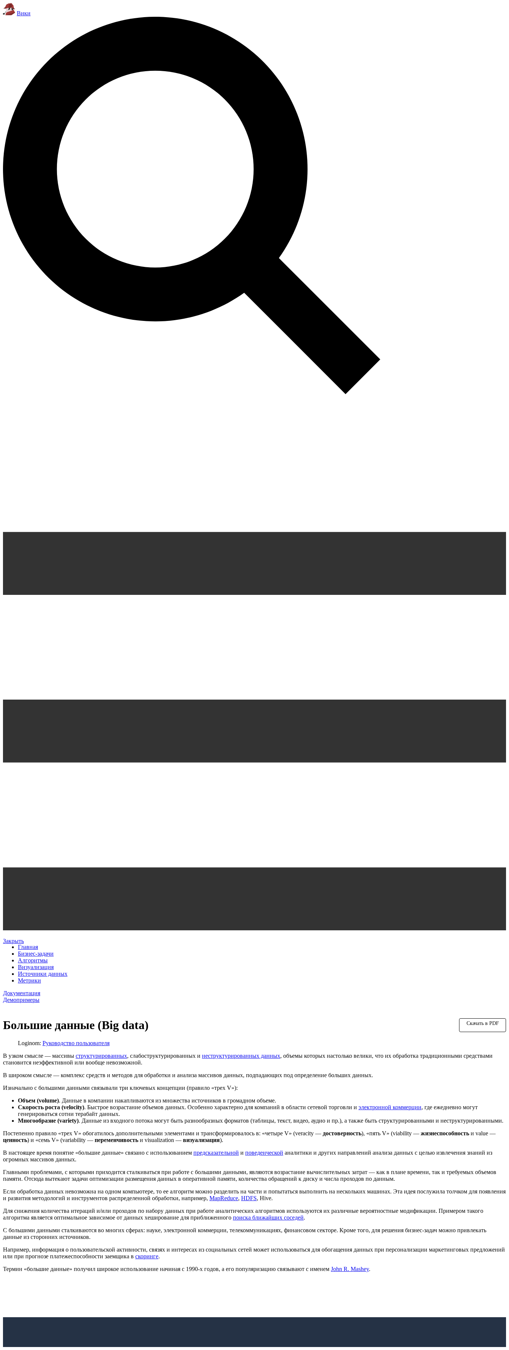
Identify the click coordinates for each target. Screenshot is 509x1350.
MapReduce (223, 1198)
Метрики (29, 980)
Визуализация (36, 967)
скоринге (146, 1256)
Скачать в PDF (483, 1023)
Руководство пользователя (76, 1043)
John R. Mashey (350, 1269)
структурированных (101, 1056)
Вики (24, 13)
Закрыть (13, 941)
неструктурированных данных (241, 1056)
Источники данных (42, 974)
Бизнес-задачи (36, 953)
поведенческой (264, 1152)
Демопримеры (21, 1000)
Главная (28, 947)
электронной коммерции (389, 1107)
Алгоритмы (33, 960)
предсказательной (216, 1152)
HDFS (249, 1198)
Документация (21, 993)
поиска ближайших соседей (268, 1217)
